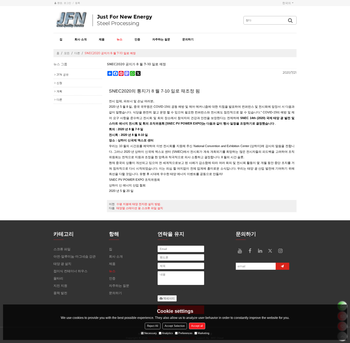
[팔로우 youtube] (240, 251)
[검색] (290, 20)
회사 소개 (81, 39)
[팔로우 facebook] (250, 251)
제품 (102, 39)
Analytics (167, 332)
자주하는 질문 (161, 39)
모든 (67, 53)
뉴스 (119, 39)
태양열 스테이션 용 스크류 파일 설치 (139, 208)
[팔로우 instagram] (280, 251)
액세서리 (169, 298)
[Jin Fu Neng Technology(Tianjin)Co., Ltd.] (140, 20)
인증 (137, 39)
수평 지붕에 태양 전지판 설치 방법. (138, 204)
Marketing (203, 332)
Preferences (185, 332)
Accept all (197, 325)
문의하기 (188, 39)
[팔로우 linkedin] (260, 251)
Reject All (152, 325)
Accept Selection (175, 325)
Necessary (150, 332)
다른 (77, 53)
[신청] (282, 266)
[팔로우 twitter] (270, 251)
